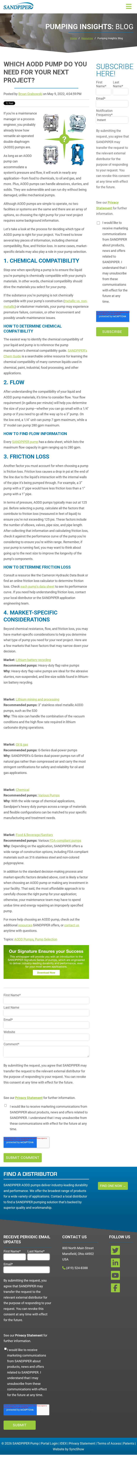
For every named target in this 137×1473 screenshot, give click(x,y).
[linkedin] (115, 1264)
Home (73, 38)
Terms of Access (109, 1443)
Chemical (22, 790)
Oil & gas (22, 744)
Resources (87, 38)
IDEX (63, 1443)
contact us (71, 925)
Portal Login (49, 1443)
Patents (128, 1443)
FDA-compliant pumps (65, 840)
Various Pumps (48, 795)
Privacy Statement (82, 1443)
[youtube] (115, 1277)
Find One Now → (113, 1186)
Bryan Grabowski (30, 94)
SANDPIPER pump (25, 442)
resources (25, 925)
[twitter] (115, 1251)
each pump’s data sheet (37, 586)
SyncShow (76, 1449)
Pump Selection (46, 939)
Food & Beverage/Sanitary (34, 835)
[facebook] (115, 1289)
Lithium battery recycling (33, 660)
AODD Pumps (24, 939)
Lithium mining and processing (37, 699)
